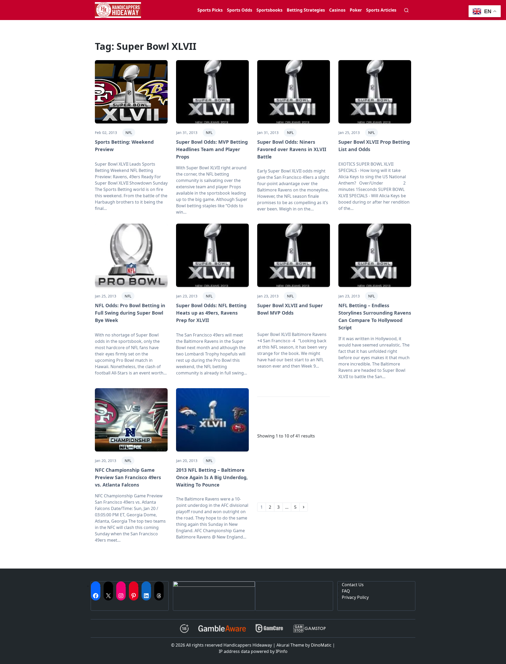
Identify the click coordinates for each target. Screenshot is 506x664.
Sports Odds (239, 10)
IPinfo (282, 651)
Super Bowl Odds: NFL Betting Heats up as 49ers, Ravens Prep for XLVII (211, 312)
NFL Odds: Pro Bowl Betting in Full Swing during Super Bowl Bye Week (130, 312)
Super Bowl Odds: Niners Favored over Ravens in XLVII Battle (291, 149)
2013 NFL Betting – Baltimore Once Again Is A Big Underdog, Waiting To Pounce (212, 477)
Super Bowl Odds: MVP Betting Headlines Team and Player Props (212, 149)
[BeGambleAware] (222, 628)
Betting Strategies (306, 10)
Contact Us (353, 585)
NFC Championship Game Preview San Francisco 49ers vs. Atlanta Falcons (128, 477)
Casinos (337, 10)
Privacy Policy (355, 597)
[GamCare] (269, 628)
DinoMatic (321, 645)
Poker (356, 10)
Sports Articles (381, 10)
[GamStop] (309, 628)
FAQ (346, 591)
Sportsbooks (269, 10)
